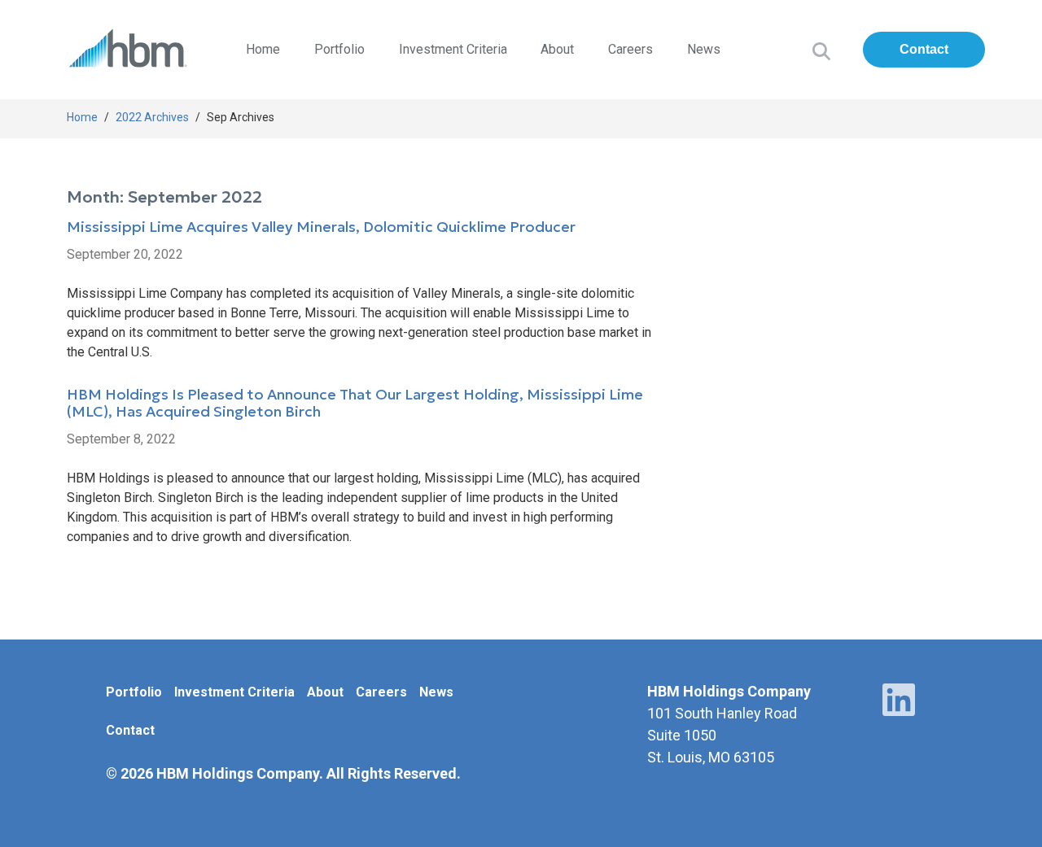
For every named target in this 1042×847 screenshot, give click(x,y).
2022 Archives (152, 117)
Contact (924, 49)
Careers (630, 49)
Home (263, 49)
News (703, 49)
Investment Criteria (453, 49)
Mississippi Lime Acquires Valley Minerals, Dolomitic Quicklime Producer (321, 227)
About (557, 49)
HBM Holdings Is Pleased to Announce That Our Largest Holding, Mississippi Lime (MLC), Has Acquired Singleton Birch (355, 403)
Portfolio (339, 49)
